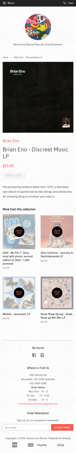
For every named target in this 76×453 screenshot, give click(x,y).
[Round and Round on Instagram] (42, 355)
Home (5, 57)
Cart (70, 3)
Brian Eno (11, 140)
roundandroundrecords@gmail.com (38, 403)
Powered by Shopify (59, 438)
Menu (10, 3)
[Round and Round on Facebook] (34, 355)
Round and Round (37, 438)
